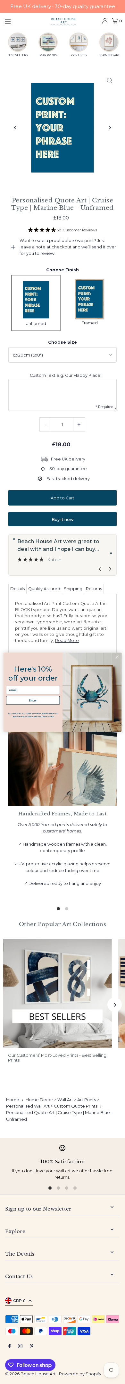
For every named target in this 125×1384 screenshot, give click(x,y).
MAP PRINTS (48, 55)
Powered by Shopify (80, 1373)
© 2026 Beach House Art (30, 1373)
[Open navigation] (24, 20)
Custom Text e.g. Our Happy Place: (65, 375)
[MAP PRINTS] (48, 42)
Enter (33, 700)
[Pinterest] (31, 1346)
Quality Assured (44, 588)
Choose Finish (62, 269)
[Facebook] (9, 1346)
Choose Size (62, 342)
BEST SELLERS (18, 55)
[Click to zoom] (109, 80)
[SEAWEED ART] (109, 42)
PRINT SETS (79, 55)
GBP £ (19, 1300)
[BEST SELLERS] (17, 42)
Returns (94, 588)
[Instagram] (20, 1346)
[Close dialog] (117, 657)
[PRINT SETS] (78, 42)
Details (17, 588)
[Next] (109, 127)
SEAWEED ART (109, 55)
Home (12, 1099)
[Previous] (15, 127)
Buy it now (62, 519)
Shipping (73, 588)
